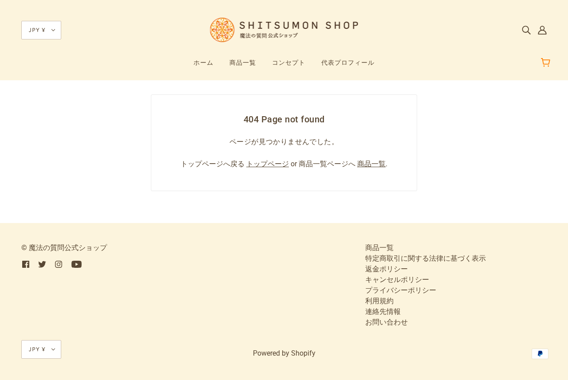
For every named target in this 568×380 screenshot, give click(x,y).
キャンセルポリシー (397, 279)
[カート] (547, 63)
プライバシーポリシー (400, 290)
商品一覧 (371, 164)
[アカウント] (542, 30)
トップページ (267, 164)
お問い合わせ (386, 322)
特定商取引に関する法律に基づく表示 (425, 258)
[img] (526, 30)
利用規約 (379, 301)
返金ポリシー (386, 269)
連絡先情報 (383, 311)
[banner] (284, 29)
